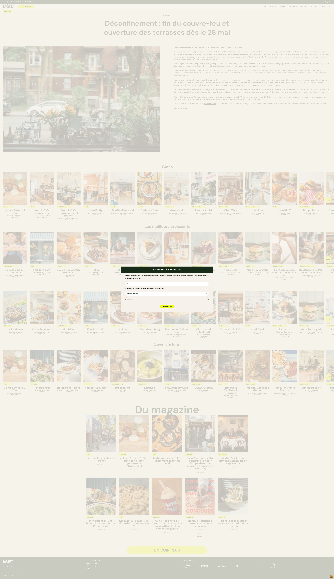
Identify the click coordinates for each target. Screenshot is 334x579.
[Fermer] (210, 269)
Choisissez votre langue (133, 278)
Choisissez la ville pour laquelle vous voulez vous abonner (144, 288)
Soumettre (167, 306)
